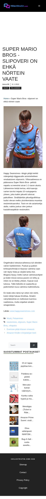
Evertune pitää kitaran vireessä (20, 329)
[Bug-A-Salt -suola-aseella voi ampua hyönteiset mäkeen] (14, 442)
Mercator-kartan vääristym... (27, 388)
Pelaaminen (15, 88)
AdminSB (5, 84)
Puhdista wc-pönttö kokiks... (27, 377)
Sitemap (23, 464)
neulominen (12, 322)
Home (6, 98)
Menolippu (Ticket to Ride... (27, 409)
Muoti (6, 88)
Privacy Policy (23, 480)
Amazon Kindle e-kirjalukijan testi (21, 333)
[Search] (34, 345)
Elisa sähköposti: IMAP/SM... (27, 431)
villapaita (13, 325)
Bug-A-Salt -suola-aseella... (27, 442)
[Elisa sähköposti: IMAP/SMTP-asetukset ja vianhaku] (14, 431)
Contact (23, 472)
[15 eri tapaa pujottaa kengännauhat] (14, 366)
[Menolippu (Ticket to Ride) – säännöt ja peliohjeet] (14, 409)
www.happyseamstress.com (22, 311)
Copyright (23, 488)
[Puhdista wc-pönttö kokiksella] (14, 376)
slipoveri (21, 322)
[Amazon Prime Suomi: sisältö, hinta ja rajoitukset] (14, 420)
